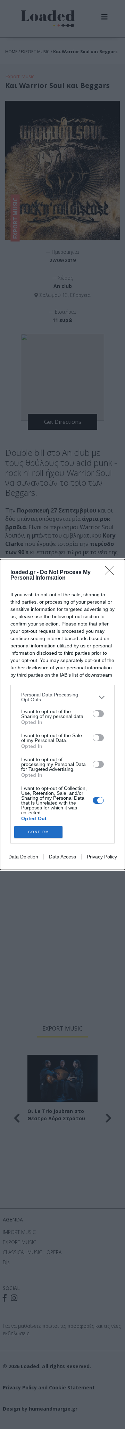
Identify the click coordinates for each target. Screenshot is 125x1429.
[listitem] (62, 697)
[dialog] (62, 714)
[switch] (98, 713)
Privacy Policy (102, 856)
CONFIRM (38, 832)
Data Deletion (23, 856)
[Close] (111, 572)
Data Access (62, 856)
